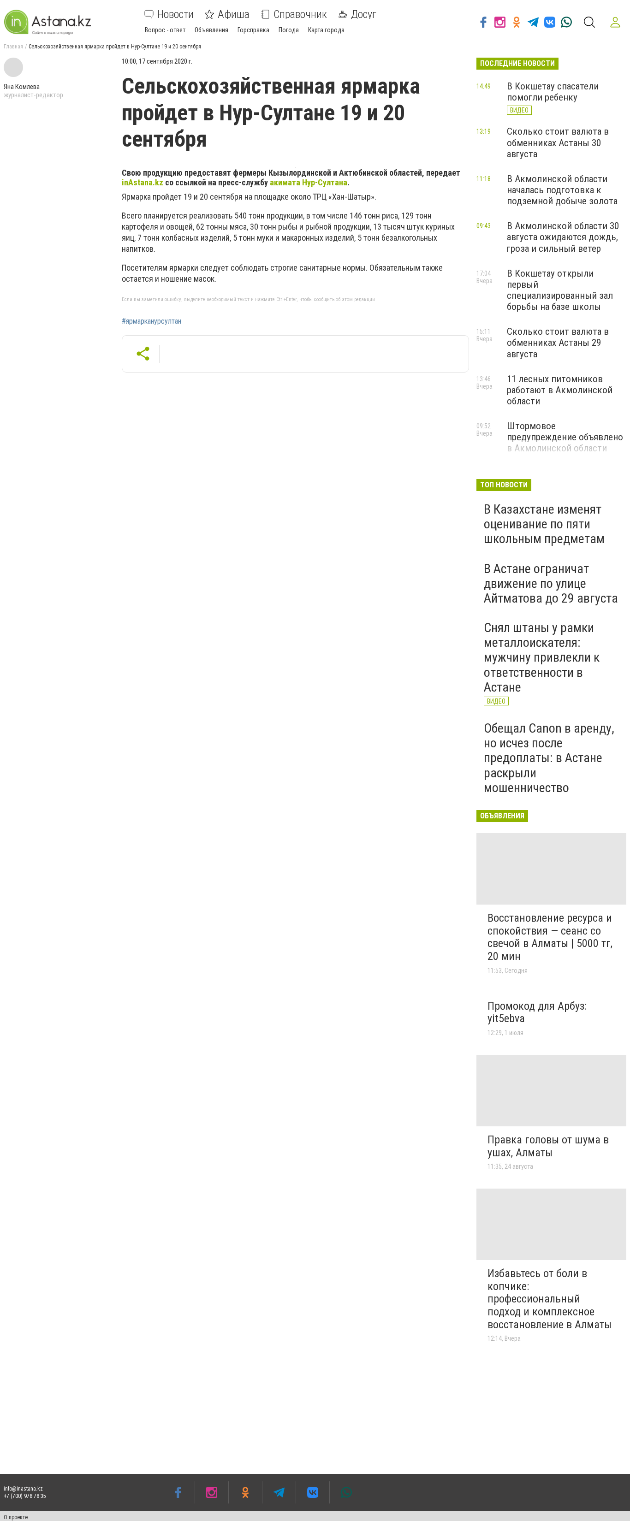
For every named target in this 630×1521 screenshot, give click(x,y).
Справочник (300, 14)
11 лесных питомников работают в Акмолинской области (559, 390)
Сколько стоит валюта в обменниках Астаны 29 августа (558, 342)
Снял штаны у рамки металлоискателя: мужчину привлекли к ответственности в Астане (542, 657)
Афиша (234, 14)
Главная (13, 46)
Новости (175, 14)
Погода (289, 30)
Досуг (363, 14)
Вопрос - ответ (165, 30)
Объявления (211, 30)
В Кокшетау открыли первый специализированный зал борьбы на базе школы (560, 290)
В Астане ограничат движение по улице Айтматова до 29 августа (551, 583)
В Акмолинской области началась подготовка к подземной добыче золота (562, 190)
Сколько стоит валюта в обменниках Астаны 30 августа (558, 142)
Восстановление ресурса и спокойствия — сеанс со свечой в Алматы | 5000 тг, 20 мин (549, 937)
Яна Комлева (22, 87)
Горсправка (253, 30)
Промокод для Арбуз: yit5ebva (537, 1012)
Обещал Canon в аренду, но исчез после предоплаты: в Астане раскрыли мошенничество (549, 758)
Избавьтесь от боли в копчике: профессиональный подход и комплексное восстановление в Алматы (549, 1299)
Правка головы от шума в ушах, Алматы (548, 1146)
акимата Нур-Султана (308, 182)
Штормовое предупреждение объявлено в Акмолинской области (565, 437)
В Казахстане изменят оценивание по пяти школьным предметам (544, 524)
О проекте (16, 1517)
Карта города (326, 30)
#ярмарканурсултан (151, 321)
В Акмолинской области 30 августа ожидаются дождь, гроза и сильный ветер (563, 237)
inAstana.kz (142, 182)
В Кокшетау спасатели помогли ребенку (553, 92)
